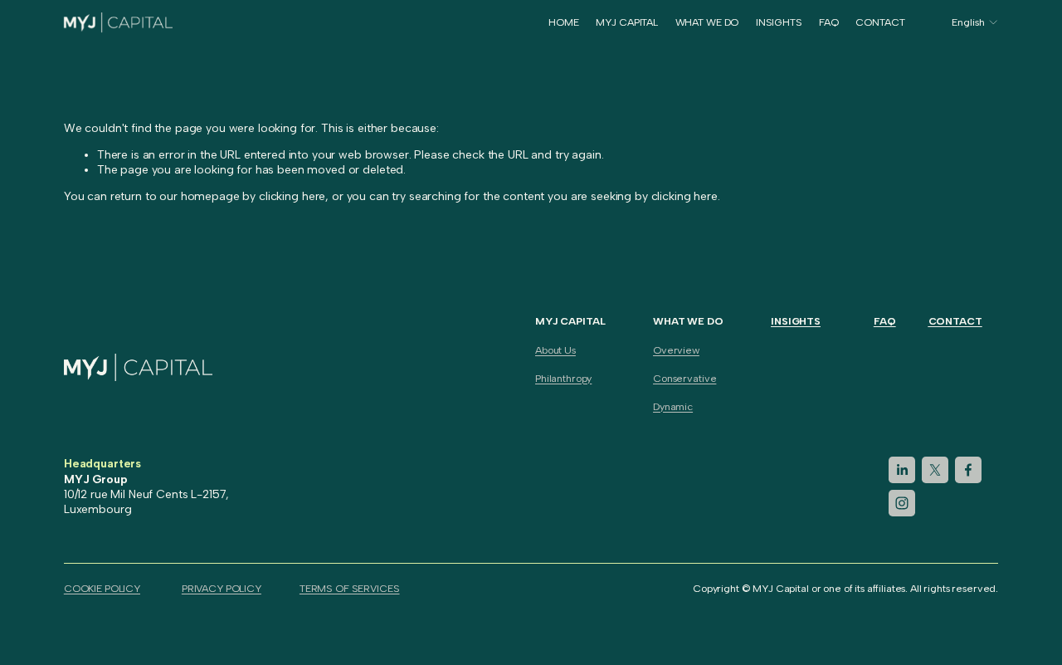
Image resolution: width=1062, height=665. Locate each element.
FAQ (829, 22)
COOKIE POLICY (102, 588)
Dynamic (673, 406)
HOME (563, 22)
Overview (676, 350)
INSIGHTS (779, 22)
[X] (935, 470)
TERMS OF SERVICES (350, 588)
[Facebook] (968, 470)
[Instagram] (902, 503)
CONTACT (879, 22)
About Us (555, 350)
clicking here (292, 196)
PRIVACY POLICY (221, 588)
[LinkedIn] (902, 470)
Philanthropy (563, 378)
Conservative (684, 378)
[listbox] (964, 22)
